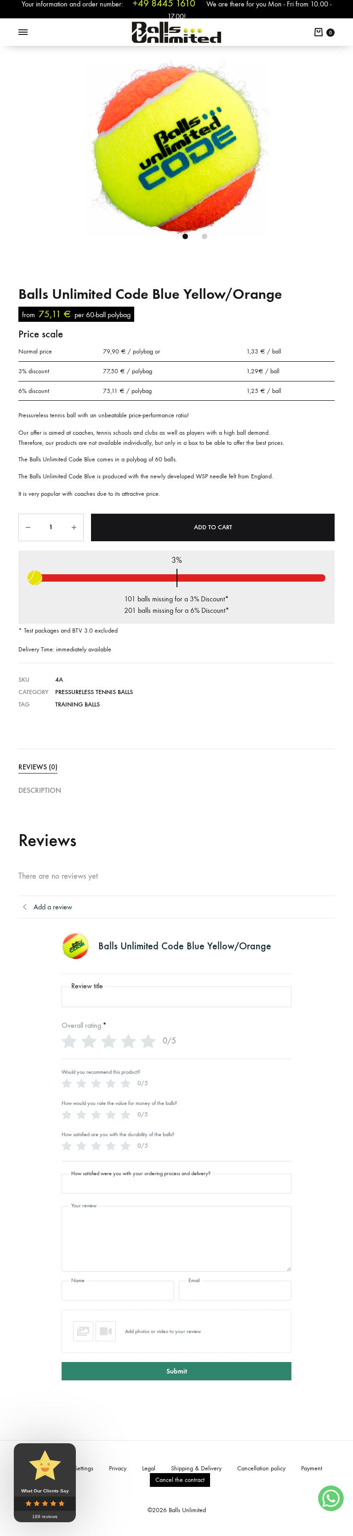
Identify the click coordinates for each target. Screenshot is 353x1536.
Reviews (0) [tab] (37, 766)
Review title (87, 986)
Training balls (77, 704)
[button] (176, 1331)
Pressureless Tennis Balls (94, 692)
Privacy (117, 1468)
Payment (311, 1468)
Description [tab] (39, 790)
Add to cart (213, 527)
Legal (148, 1468)
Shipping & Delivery (196, 1468)
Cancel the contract (180, 1480)
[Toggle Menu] (23, 33)
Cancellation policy (261, 1468)
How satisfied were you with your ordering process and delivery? (141, 1173)
